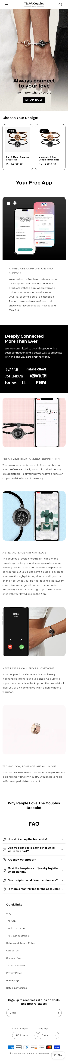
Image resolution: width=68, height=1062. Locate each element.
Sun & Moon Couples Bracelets (17, 158)
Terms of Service (15, 965)
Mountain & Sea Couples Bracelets (49, 158)
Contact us (12, 951)
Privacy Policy (14, 973)
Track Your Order (15, 928)
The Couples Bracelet (18, 936)
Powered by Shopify (48, 1053)
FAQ (8, 913)
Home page (12, 980)
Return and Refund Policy (20, 943)
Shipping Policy (14, 958)
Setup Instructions (16, 988)
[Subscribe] (58, 1013)
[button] (6, 4)
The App (11, 921)
